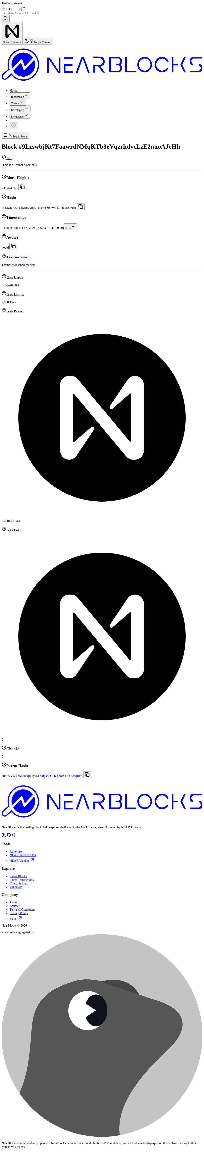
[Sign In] (14, 125)
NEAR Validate (19, 860)
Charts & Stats (19, 883)
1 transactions (10, 265)
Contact (14, 906)
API (9, 158)
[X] (4, 836)
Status (13, 918)
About (14, 902)
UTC (68, 227)
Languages (17, 116)
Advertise (16, 851)
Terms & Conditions (22, 909)
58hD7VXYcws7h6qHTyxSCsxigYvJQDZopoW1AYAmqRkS (42, 776)
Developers (17, 110)
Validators (16, 887)
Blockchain (17, 96)
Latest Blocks (18, 876)
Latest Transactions (22, 879)
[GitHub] (8, 836)
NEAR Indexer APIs (23, 855)
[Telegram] (13, 836)
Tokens (15, 103)
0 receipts (29, 265)
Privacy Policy (19, 913)
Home (13, 90)
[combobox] (20, 13)
